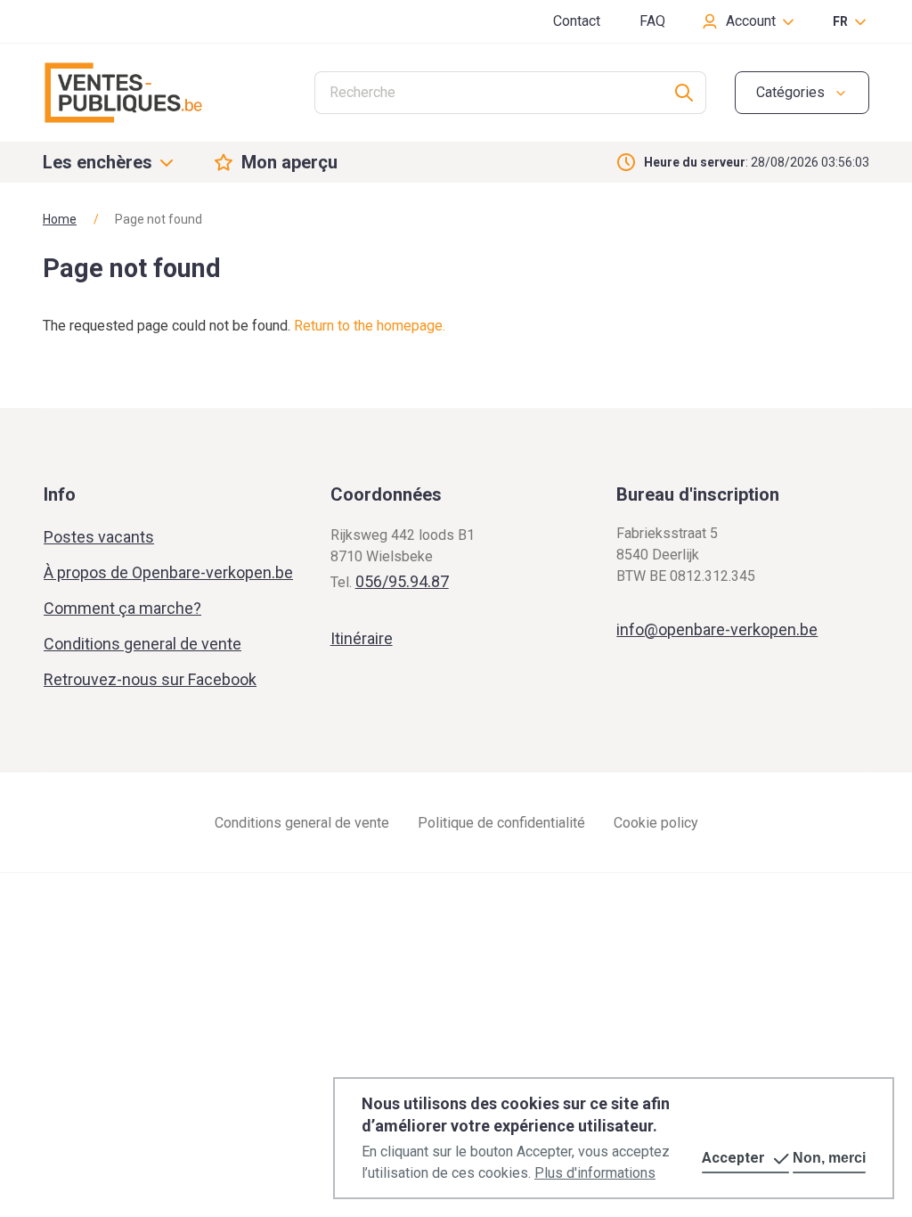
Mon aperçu (289, 162)
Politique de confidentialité (501, 822)
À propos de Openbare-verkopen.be (168, 572)
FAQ (652, 20)
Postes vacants (99, 536)
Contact (576, 20)
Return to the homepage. (369, 325)
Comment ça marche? (122, 608)
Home (60, 219)
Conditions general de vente (142, 643)
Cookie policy (656, 822)
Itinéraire (361, 638)
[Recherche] (684, 92)
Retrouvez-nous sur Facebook (150, 679)
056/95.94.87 (402, 581)
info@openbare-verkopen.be (717, 629)
